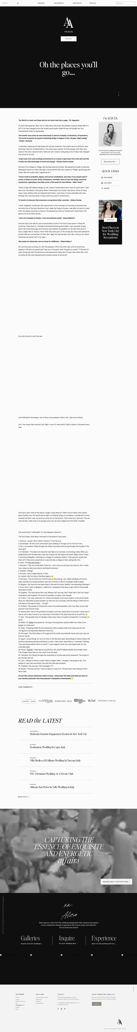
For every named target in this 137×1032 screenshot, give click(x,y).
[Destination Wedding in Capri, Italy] (22, 746)
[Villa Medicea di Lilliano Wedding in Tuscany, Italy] (22, 760)
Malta (31, 622)
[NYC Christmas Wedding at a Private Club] (22, 773)
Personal (68, 39)
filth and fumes (34, 563)
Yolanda (30, 650)
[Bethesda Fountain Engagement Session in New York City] (22, 733)
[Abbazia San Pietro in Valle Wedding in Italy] (22, 786)
